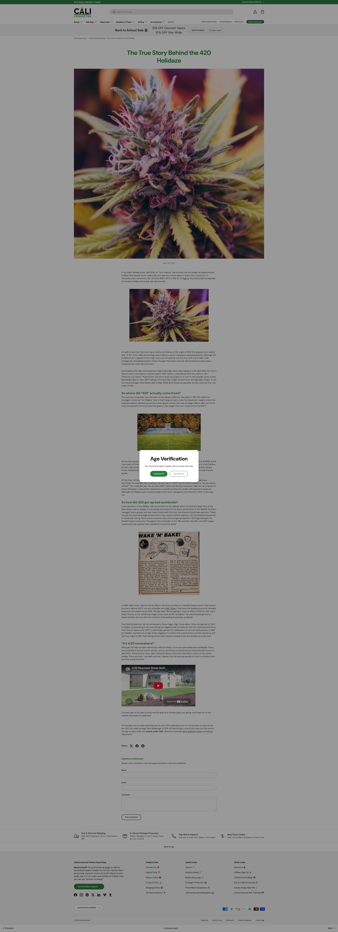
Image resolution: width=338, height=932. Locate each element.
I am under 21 (178, 474)
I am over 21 (159, 474)
